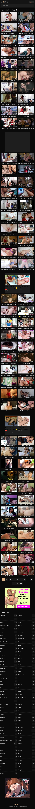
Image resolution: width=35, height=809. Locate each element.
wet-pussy (26, 757)
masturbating (26, 635)
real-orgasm (26, 688)
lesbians (26, 615)
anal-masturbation (8, 625)
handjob (8, 737)
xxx (26, 766)
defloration (8, 671)
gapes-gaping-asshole (8, 724)
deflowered (8, 675)
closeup (8, 661)
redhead (26, 694)
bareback (8, 645)
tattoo (26, 720)
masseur (26, 629)
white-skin (26, 763)
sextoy (26, 707)
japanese (8, 763)
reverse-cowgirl (26, 697)
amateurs (8, 619)
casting (8, 652)
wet (26, 753)
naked (26, 642)
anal (8, 622)
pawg (26, 671)
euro (8, 684)
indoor (8, 750)
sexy (26, 711)
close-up (8, 658)
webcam (26, 750)
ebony (8, 681)
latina (8, 770)
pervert (26, 681)
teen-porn (26, 727)
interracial (8, 757)
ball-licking (8, 638)
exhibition (8, 691)
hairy (8, 730)
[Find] (32, 5)
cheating (8, 655)
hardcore (8, 743)
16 (31, 580)
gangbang (8, 717)
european (8, 688)
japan (8, 760)
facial (8, 701)
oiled (26, 655)
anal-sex (8, 629)
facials (8, 707)
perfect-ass (26, 675)
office (26, 652)
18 (17, 583)
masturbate (26, 632)
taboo (26, 717)
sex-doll (26, 701)
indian (8, 747)
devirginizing (8, 678)
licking (26, 622)
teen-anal (26, 724)
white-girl (26, 760)
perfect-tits (26, 678)
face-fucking (8, 697)
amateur (8, 615)
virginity (26, 743)
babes (8, 635)
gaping (8, 727)
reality (26, 691)
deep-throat (8, 665)
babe (8, 632)
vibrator (26, 734)
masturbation (26, 638)
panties (26, 668)
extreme (8, 694)
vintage (26, 737)
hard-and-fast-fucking (8, 740)
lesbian (8, 773)
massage (26, 625)
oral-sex (26, 665)
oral (26, 661)
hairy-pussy (8, 734)
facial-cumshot (8, 704)
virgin (26, 740)
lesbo (26, 619)
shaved (26, 714)
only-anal (26, 658)
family (8, 711)
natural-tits (26, 648)
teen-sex (26, 730)
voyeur (26, 747)
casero (8, 648)
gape (8, 720)
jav (8, 766)
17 (14, 583)
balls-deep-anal (8, 642)
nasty (26, 645)
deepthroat (8, 668)
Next (21, 583)
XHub (4, 2)
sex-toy (26, 704)
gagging (8, 714)
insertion (8, 753)
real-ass (26, 684)
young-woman (26, 770)
